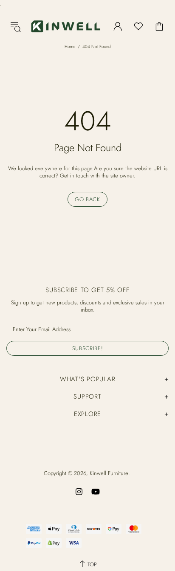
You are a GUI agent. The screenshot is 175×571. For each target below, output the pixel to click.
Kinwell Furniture (65, 26)
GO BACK (87, 199)
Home (70, 46)
